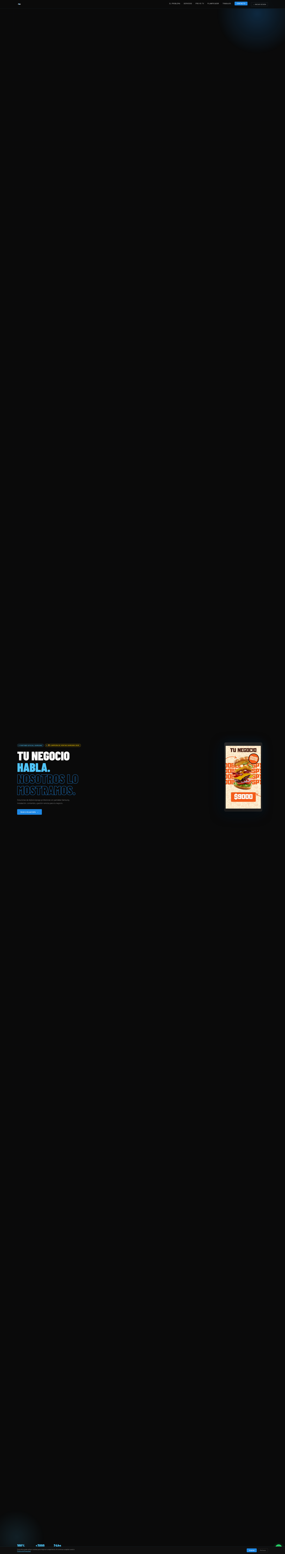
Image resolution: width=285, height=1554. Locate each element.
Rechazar (263, 1550)
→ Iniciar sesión (259, 4)
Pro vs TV (200, 3)
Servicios (188, 3)
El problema (174, 3)
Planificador (213, 3)
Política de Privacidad (24, 1551)
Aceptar (251, 1550)
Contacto (241, 3)
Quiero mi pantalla (29, 812)
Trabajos (227, 3)
